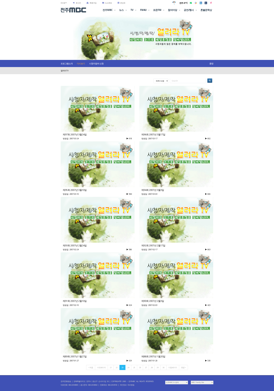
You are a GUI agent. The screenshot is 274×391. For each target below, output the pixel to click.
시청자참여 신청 (96, 63)
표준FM (157, 10)
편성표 (122, 3)
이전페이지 (101, 367)
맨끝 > (183, 367)
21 (111, 367)
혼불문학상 (206, 10)
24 (128, 367)
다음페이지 (172, 367)
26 (140, 367)
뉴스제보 (108, 3)
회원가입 (93, 3)
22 (116, 367)
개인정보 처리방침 (127, 385)
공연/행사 (189, 10)
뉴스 (121, 10)
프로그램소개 (67, 63)
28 (152, 367)
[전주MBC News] (205, 3)
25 (134, 367)
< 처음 (90, 367)
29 (157, 367)
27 (146, 367)
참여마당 (173, 10)
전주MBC (108, 10)
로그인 (78, 3)
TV (132, 10)
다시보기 (81, 63)
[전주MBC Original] (200, 3)
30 (163, 367)
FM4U (143, 10)
